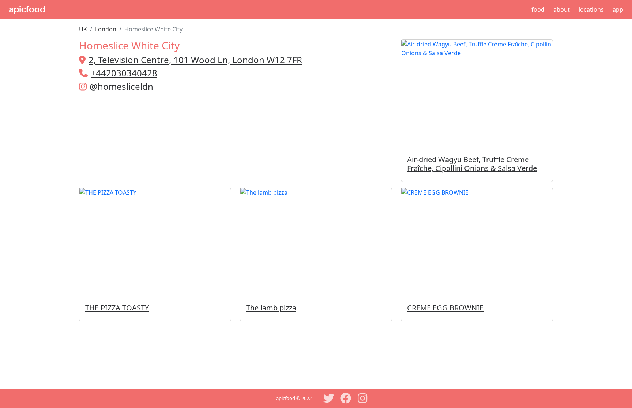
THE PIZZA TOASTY (117, 308)
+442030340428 (124, 73)
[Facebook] (345, 398)
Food (538, 9)
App (618, 9)
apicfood (27, 9)
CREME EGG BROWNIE (445, 308)
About (561, 9)
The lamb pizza (271, 308)
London (105, 29)
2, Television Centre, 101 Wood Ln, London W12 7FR (195, 60)
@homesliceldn (121, 86)
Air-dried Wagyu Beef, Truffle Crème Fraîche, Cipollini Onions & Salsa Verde (472, 164)
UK (83, 29)
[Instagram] (362, 398)
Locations (591, 9)
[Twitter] (328, 398)
